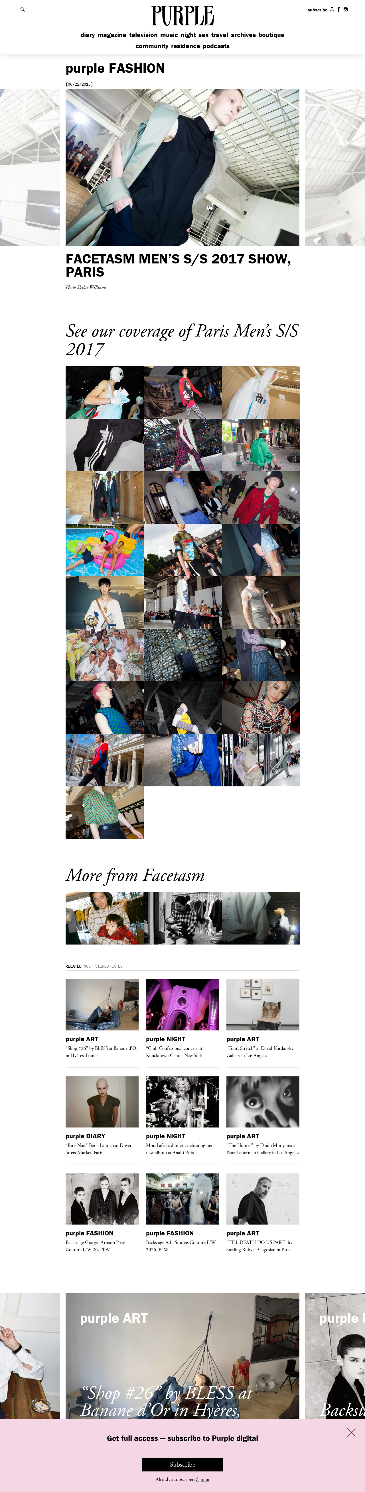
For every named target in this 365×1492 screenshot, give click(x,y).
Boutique (271, 35)
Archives (243, 35)
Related (74, 966)
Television (143, 35)
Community (152, 46)
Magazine (112, 35)
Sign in (202, 1479)
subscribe (318, 9)
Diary (87, 35)
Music (169, 35)
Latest (118, 966)
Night (188, 35)
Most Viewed (96, 966)
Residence (185, 46)
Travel (219, 35)
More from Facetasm (135, 875)
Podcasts (216, 46)
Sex (203, 35)
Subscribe (182, 1464)
